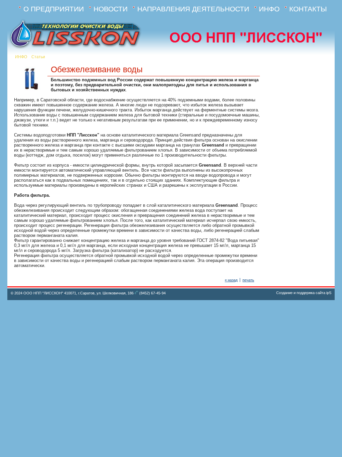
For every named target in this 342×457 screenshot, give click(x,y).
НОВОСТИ (111, 9)
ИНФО (269, 9)
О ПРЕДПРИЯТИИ (53, 9)
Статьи (38, 57)
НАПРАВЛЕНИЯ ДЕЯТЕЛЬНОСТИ (193, 9)
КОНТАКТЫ (308, 9)
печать (248, 280)
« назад (231, 280)
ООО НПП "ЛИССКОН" (43, 293)
